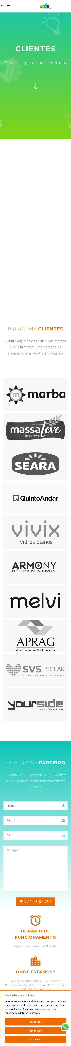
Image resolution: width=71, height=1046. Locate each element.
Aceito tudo (35, 1022)
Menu (8, 6)
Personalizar (35, 1030)
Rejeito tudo (35, 1039)
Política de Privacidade (52, 1013)
